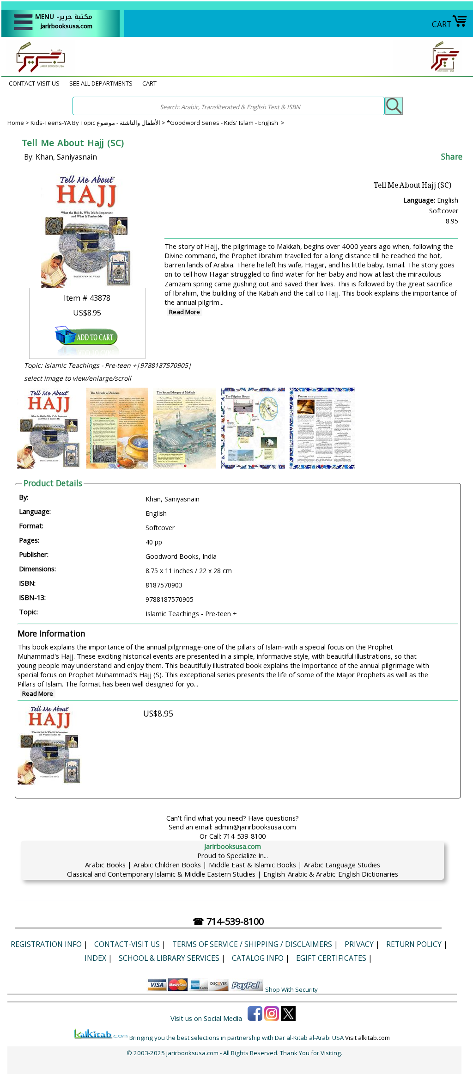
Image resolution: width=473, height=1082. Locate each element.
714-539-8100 (244, 836)
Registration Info (46, 944)
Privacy (359, 944)
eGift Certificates (331, 958)
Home (15, 122)
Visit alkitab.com (367, 1037)
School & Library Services (169, 958)
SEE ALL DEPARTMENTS (101, 83)
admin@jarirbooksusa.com (255, 826)
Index (95, 958)
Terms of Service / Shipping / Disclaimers (252, 944)
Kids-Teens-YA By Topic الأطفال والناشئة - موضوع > (98, 122)
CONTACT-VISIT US (34, 83)
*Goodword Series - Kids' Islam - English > (226, 122)
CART (442, 24)
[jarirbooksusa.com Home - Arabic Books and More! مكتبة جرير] (38, 71)
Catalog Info (258, 958)
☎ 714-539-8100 (228, 921)
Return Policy (414, 944)
